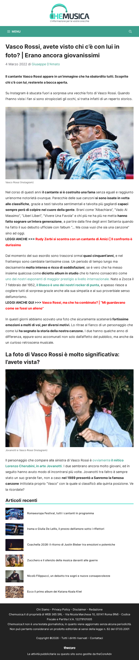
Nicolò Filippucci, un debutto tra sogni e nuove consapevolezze (68, 576)
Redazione (96, 609)
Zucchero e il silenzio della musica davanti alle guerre (62, 560)
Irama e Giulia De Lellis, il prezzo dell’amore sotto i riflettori (65, 528)
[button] (130, 31)
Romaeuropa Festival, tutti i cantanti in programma (60, 513)
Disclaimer (79, 609)
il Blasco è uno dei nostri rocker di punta (67, 285)
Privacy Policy (61, 609)
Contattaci (96, 638)
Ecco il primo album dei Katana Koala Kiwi (54, 591)
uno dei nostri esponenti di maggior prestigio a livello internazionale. (57, 279)
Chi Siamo (42, 609)
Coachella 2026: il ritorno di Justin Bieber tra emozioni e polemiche (71, 544)
